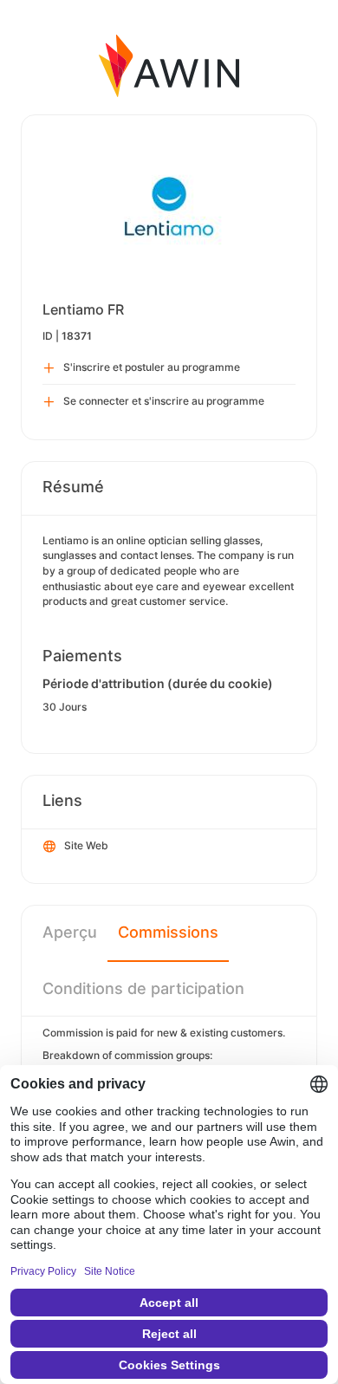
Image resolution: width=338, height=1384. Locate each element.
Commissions (168, 932)
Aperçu (69, 932)
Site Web (86, 845)
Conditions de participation (143, 988)
